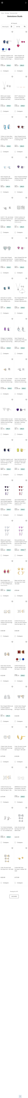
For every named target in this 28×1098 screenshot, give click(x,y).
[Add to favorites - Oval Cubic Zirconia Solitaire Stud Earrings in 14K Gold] (12, 642)
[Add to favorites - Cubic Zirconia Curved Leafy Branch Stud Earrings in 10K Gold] (26, 727)
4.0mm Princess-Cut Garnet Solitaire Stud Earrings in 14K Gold (20, 667)
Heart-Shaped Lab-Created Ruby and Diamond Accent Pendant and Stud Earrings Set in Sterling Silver (21, 57)
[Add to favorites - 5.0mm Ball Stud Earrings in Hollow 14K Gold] (26, 848)
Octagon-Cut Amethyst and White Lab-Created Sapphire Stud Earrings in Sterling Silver (7, 339)
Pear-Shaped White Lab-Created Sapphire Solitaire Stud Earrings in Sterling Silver (7, 707)
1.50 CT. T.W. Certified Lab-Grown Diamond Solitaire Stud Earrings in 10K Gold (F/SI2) (6, 380)
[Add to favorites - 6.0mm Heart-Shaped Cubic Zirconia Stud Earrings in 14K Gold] (26, 686)
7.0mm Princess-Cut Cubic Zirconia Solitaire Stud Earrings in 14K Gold (7, 788)
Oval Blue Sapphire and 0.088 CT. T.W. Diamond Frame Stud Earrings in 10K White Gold (7, 57)
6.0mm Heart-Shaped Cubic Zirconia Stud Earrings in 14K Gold (20, 707)
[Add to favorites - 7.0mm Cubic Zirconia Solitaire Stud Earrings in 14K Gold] (12, 727)
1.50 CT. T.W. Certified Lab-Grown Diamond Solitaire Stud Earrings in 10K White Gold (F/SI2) (20, 380)
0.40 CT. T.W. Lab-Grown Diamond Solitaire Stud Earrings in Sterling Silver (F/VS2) (7, 218)
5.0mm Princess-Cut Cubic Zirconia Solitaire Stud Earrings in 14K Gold (21, 622)
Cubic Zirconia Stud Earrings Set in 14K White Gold (20, 828)
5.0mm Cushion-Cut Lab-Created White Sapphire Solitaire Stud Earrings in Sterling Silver (21, 218)
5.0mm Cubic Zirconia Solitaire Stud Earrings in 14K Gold (6, 622)
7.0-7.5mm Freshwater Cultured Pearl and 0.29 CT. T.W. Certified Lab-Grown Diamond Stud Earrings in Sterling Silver (7, 828)
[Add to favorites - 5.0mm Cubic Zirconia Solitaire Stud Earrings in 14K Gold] (12, 601)
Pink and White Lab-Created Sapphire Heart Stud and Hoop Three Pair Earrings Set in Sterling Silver (21, 541)
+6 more (17, 661)
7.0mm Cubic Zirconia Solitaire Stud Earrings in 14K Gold (6, 748)
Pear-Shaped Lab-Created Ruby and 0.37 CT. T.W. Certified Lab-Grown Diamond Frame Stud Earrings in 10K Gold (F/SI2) (7, 582)
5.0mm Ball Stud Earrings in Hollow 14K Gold (20, 869)
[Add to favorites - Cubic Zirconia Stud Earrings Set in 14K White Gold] (26, 808)
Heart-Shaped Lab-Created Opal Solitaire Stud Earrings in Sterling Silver (6, 178)
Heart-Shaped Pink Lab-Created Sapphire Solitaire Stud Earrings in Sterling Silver (21, 259)
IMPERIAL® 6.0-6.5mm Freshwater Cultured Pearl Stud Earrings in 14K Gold (20, 788)
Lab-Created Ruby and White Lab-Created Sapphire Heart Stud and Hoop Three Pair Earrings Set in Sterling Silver (21, 501)
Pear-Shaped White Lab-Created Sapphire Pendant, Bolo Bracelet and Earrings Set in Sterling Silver (21, 299)
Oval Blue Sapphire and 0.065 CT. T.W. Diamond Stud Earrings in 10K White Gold (7, 461)
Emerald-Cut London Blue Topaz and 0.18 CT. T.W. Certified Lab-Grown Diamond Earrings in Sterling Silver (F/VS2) (7, 299)
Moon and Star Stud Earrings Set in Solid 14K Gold (20, 582)
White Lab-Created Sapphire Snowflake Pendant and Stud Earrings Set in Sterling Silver (7, 97)
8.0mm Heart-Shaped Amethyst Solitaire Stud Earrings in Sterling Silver (21, 420)
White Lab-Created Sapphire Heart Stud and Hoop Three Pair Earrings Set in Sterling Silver (7, 541)
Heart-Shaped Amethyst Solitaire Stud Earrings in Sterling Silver (21, 178)
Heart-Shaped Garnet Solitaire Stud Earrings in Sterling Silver (20, 138)
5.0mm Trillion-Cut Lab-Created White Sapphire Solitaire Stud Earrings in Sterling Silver (7, 420)
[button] (26, 3)
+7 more (3, 51)
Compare (6, 71)
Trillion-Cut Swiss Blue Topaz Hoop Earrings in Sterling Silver (7, 138)
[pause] (2, 3)
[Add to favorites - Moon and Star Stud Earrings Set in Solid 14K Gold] (26, 561)
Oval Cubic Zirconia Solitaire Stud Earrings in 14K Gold (6, 667)
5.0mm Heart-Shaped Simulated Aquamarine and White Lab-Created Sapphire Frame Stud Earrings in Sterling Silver (7, 259)
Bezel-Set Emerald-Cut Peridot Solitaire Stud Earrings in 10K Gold (20, 461)
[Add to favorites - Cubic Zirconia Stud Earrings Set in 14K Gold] (12, 848)
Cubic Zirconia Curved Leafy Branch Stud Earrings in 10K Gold (20, 748)
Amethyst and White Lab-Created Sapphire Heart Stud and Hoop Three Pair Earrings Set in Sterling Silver (7, 501)
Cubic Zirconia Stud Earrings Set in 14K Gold (7, 868)
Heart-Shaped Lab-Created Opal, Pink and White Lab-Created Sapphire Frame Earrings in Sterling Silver (21, 339)
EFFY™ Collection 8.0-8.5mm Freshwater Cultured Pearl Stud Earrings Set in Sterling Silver (21, 97)
